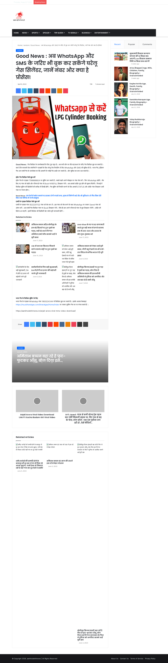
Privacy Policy (150, 659)
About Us (114, 659)
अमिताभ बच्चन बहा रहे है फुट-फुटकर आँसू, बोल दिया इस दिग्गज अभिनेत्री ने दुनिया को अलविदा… (41, 362)
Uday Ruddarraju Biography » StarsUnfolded (137, 122)
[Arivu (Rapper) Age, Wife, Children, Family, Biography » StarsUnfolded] (121, 74)
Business (86, 33)
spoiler (46, 33)
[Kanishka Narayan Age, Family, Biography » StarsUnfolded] (121, 107)
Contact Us (124, 659)
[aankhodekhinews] (19, 16)
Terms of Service (136, 659)
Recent (117, 44)
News (24, 33)
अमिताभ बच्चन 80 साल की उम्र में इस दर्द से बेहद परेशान (60, 462)
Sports (35, 33)
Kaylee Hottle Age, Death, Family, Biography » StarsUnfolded (138, 87)
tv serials (72, 33)
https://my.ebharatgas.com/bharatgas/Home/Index (37, 304)
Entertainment (101, 33)
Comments (147, 44)
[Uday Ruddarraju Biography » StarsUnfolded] (121, 126)
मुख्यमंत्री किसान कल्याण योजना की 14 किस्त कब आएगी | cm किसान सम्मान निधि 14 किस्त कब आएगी (141, 57)
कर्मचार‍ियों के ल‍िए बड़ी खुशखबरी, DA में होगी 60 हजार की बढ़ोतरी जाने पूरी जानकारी (44, 270)
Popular (131, 44)
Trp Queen (58, 33)
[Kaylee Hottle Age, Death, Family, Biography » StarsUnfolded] (121, 89)
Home (16, 33)
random (26, 45)
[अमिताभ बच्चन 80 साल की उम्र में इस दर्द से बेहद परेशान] (60, 451)
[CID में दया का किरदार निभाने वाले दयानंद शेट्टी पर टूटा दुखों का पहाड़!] (23, 249)
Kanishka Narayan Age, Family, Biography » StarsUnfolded (140, 102)
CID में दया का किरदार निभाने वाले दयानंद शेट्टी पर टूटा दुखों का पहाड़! (44, 249)
